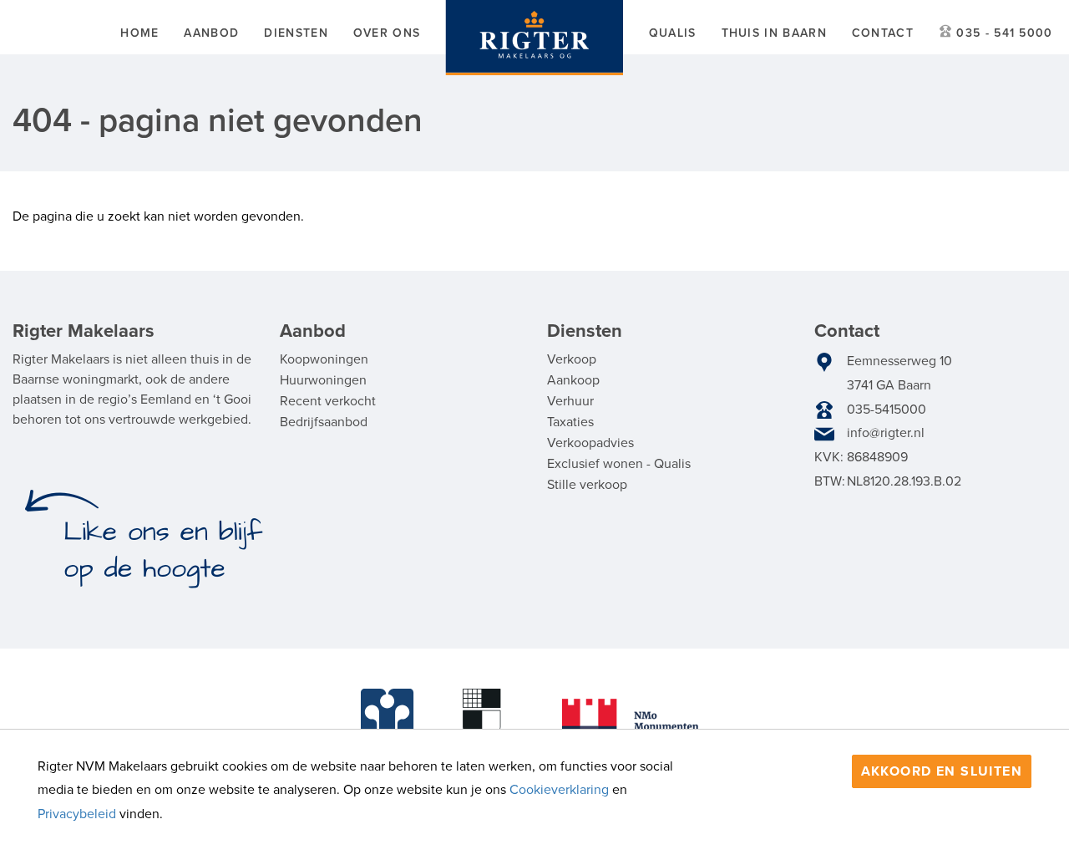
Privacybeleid (77, 814)
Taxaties (570, 422)
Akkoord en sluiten (941, 771)
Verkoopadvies (590, 443)
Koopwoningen (324, 359)
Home (139, 33)
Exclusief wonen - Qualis (619, 463)
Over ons (386, 33)
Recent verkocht (328, 401)
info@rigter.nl (886, 433)
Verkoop (571, 359)
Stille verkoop (587, 484)
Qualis (673, 33)
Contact (883, 33)
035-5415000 (886, 409)
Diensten (295, 33)
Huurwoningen (323, 380)
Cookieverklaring (559, 789)
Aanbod (211, 33)
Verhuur (570, 401)
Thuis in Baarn (774, 33)
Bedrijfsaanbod (323, 422)
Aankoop (573, 380)
